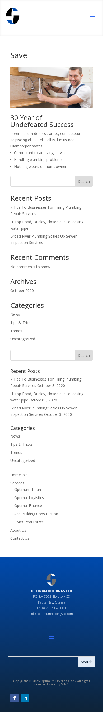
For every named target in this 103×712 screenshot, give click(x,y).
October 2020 (22, 290)
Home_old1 (20, 474)
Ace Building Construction (36, 513)
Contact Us (19, 538)
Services (17, 483)
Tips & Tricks (21, 322)
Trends (16, 330)
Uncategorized (22, 338)
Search (84, 181)
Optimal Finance (28, 505)
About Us (18, 530)
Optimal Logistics (29, 497)
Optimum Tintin (27, 489)
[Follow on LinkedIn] (25, 698)
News (15, 314)
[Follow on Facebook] (14, 698)
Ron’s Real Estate (29, 522)
